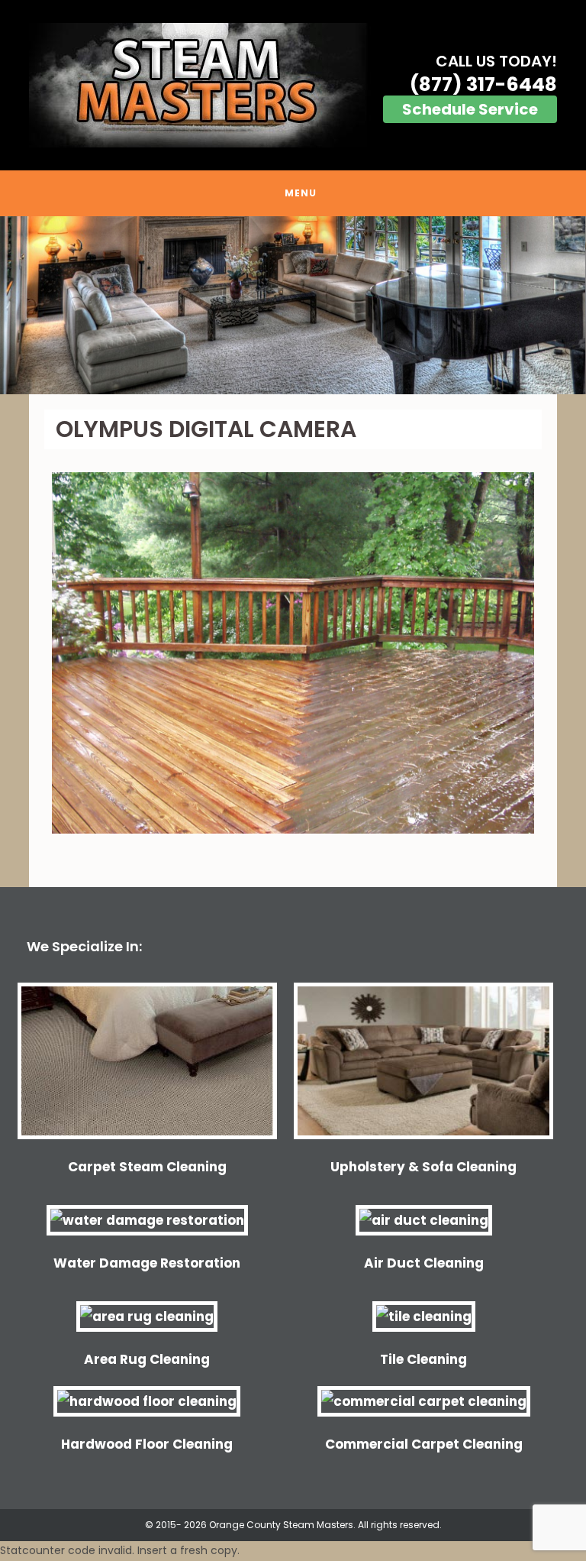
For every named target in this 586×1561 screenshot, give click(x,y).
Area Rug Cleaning (147, 1359)
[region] (293, 305)
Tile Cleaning (423, 1359)
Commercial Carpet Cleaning (424, 1444)
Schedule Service (470, 109)
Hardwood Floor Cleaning (147, 1444)
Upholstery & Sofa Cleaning (423, 1167)
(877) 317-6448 (483, 84)
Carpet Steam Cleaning (147, 1167)
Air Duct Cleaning (424, 1263)
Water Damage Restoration (146, 1263)
